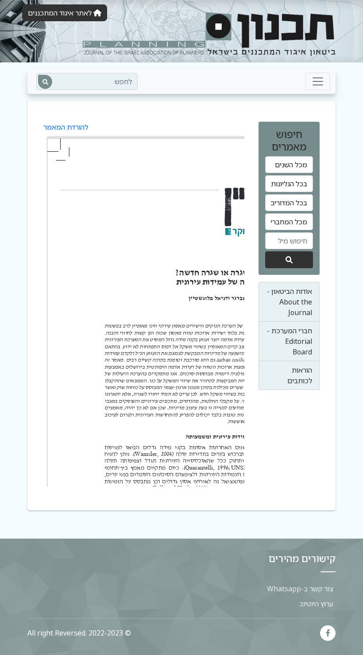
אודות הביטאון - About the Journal (289, 301)
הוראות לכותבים (299, 375)
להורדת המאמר (65, 127)
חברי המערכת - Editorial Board (289, 341)
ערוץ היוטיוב (316, 604)
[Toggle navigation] (317, 81)
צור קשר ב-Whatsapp (300, 588)
